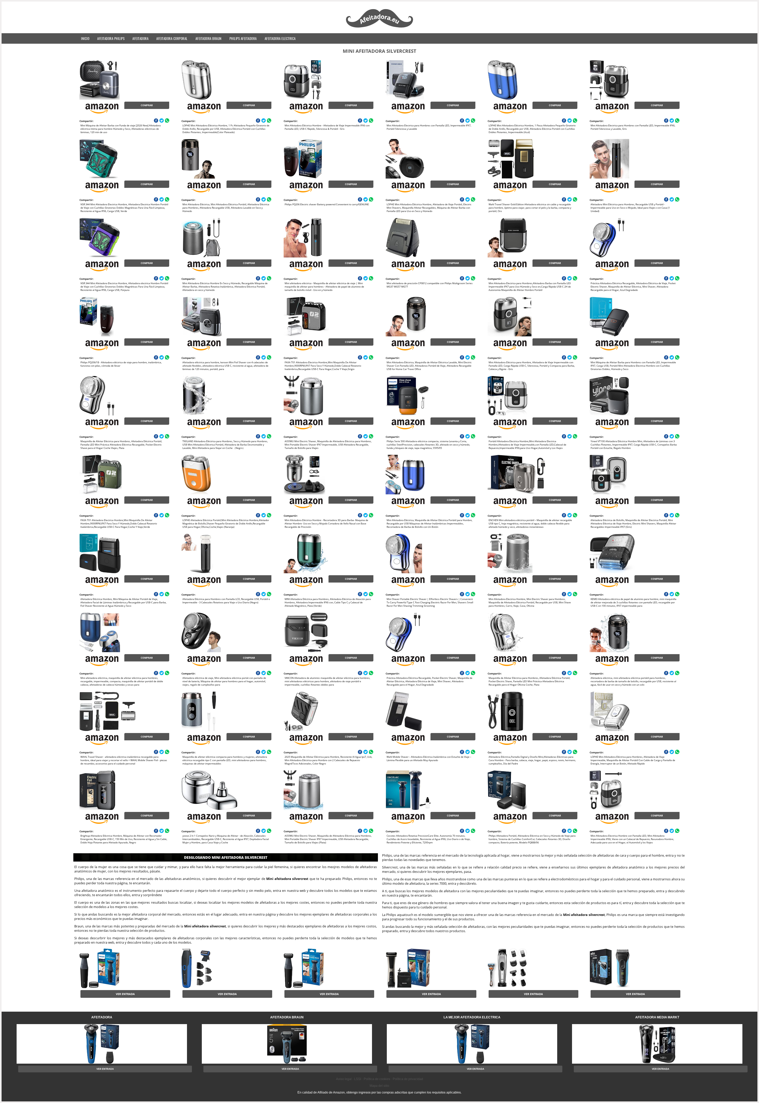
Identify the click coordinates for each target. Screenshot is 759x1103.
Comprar (147, 105)
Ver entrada (125, 994)
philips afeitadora (243, 38)
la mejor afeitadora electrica (472, 1017)
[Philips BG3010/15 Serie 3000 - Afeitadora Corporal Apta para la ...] (111, 968)
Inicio (85, 38)
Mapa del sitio (379, 1085)
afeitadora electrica (280, 38)
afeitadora (140, 38)
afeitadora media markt (657, 1017)
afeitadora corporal (172, 38)
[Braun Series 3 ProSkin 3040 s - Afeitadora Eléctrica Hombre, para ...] (621, 968)
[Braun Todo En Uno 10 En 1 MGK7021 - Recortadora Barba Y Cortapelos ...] (519, 968)
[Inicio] (379, 28)
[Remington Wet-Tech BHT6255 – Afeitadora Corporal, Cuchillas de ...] (213, 968)
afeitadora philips (111, 38)
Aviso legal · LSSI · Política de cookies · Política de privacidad (379, 1079)
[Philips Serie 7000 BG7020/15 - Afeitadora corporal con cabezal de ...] (417, 968)
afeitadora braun (208, 38)
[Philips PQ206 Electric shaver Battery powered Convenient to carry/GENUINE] (315, 159)
